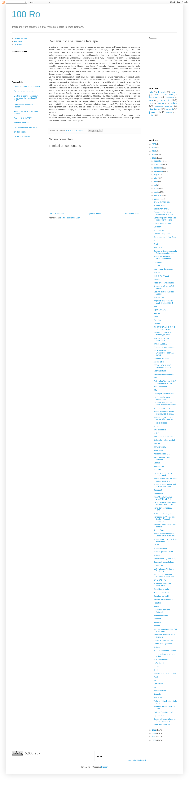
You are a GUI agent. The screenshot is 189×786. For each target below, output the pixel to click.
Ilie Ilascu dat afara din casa (165, 673)
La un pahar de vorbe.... (163, 269)
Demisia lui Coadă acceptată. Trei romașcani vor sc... (165, 252)
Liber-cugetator (160, 371)
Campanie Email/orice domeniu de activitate (163, 213)
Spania (156, 606)
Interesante (154, 97)
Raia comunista (160, 430)
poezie (169, 112)
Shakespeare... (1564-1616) (165, 559)
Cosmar (157, 463)
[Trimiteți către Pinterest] (101, 130)
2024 (154, 144)
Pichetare (157, 320)
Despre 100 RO (20, 38)
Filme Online (168, 95)
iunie (156, 182)
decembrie (158, 161)
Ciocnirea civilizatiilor (162, 596)
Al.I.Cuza (157, 470)
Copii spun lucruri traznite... (164, 394)
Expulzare (158, 227)
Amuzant (157, 619)
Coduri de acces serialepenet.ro (27, 87)
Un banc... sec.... (160, 344)
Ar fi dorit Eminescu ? (162, 660)
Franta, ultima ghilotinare (163, 644)
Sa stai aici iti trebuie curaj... (165, 437)
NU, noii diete (159, 230)
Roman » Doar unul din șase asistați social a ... (165, 480)
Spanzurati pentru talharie (164, 562)
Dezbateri (18, 44)
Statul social (158, 450)
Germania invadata (161, 593)
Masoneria (158, 247)
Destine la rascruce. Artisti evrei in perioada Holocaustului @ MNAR (26, 98)
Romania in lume (160, 548)
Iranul (156, 677)
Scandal (157, 324)
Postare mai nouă (56, 214)
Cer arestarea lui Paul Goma (165, 237)
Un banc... (158, 273)
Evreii (156, 244)
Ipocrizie (157, 266)
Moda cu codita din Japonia (165, 651)
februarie (158, 195)
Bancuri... (157, 313)
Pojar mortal (158, 493)
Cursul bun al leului (161, 589)
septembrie (158, 171)
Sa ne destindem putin (163, 725)
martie (156, 192)
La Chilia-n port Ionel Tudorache (162, 611)
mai (155, 185)
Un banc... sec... (160, 297)
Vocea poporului (160, 387)
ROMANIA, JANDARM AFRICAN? (162, 585)
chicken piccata (20, 132)
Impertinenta (159, 716)
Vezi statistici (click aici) (137, 760)
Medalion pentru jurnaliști (164, 283)
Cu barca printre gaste (162, 223)
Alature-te (18, 41)
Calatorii (174, 92)
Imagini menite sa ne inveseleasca (162, 398)
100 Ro (26, 14)
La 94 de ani (159, 663)
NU (155, 241)
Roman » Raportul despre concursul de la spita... (164, 413)
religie (151, 115)
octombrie (158, 168)
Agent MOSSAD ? (161, 310)
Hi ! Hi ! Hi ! (158, 670)
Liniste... (157, 545)
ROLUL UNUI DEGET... (23, 118)
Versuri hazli (158, 698)
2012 (154, 730)
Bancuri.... (158, 444)
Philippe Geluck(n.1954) (163, 712)
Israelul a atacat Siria (162, 202)
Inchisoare (158, 262)
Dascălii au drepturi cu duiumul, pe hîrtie (163, 334)
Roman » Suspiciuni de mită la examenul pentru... (165, 485)
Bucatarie (162, 92)
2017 (154, 148)
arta (151, 100)
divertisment (155, 109)
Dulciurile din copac (162, 358)
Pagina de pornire (94, 214)
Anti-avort (157, 622)
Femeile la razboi (160, 423)
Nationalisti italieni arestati (164, 440)
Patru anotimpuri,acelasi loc (165, 374)
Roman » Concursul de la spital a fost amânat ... (164, 258)
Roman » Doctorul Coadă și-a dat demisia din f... (165, 540)
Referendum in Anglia (162, 514)
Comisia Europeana (162, 234)
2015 (154, 151)
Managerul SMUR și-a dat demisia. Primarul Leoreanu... (164, 519)
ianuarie (157, 199)
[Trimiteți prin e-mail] (89, 130)
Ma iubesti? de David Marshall (162, 458)
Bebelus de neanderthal (163, 599)
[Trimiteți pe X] (95, 130)
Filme (155, 94)
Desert (156, 667)
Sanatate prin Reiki (21, 123)
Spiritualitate (170, 97)
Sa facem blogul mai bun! (24, 91)
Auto (151, 92)
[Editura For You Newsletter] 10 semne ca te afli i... (165, 382)
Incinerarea (158, 566)
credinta (173, 103)
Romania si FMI (160, 691)
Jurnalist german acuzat (163, 552)
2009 (154, 740)
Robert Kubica (159, 530)
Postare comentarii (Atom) (70, 218)
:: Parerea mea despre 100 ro (26, 127)
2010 (154, 737)
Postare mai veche (132, 214)
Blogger (104, 767)
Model (156, 426)
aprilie (156, 189)
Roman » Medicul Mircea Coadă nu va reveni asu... (165, 535)
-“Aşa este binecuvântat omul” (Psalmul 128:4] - (164, 302)
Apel (155, 306)
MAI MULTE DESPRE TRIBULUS (162, 339)
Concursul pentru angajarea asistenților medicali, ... (165, 219)
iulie (156, 178)
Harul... (156, 378)
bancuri (164, 100)
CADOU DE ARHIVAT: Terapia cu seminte (162, 366)
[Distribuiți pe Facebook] (98, 130)
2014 (154, 155)
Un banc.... (158, 555)
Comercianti (158, 684)
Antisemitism (159, 466)
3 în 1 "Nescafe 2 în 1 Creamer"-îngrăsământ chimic (164, 353)
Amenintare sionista (162, 615)
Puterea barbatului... (162, 454)
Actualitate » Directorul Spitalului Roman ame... (164, 576)
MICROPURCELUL (161, 276)
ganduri (169, 109)
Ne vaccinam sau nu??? (24, 136)
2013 (154, 158)
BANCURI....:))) (160, 580)
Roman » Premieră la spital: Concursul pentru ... (165, 720)
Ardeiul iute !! (159, 362)
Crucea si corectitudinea (163, 640)
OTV (155, 390)
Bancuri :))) (158, 490)
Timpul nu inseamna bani (164, 347)
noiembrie (158, 164)
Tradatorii (157, 603)
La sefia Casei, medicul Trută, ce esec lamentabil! (165, 404)
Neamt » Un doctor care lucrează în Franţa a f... (164, 418)
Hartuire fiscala (160, 447)
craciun (161, 103)
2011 (154, 733)
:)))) (155, 680)
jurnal (152, 112)
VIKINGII (157, 279)
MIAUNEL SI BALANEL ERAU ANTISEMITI (163, 498)
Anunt (156, 317)
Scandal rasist (159, 205)
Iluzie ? (156, 433)
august (157, 175)
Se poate (157, 694)
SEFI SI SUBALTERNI (162, 408)
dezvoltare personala (163, 106)
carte (151, 103)
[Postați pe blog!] (92, 130)
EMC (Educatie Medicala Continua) (163, 570)
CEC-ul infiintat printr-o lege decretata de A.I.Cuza (165, 503)
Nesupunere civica (161, 209)
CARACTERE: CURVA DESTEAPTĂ (163, 474)
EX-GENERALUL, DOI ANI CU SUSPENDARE (164, 328)
